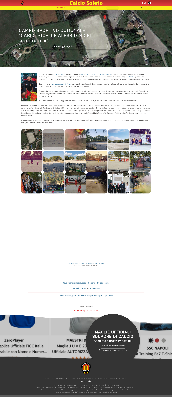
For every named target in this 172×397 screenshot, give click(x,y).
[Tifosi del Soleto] (140, 161)
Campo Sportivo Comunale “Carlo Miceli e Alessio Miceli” (86, 263)
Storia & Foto (82, 8)
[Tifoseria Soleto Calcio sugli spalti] (32, 182)
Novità (70, 8)
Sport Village (130, 77)
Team (74, 8)
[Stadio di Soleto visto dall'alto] (32, 139)
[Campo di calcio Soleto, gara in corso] (75, 161)
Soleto (95, 8)
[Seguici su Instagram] (145, 3)
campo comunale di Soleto (61, 84)
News (67, 378)
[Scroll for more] (86, 62)
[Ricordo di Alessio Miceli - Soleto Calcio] (75, 182)
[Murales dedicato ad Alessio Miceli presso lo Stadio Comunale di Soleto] (140, 139)
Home (54, 8)
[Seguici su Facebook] (142, 3)
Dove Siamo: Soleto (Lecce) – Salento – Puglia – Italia (86, 283)
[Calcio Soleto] (22, 3)
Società (76, 288)
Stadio (90, 8)
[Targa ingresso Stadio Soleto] (53, 139)
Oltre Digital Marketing (109, 392)
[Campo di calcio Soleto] (97, 139)
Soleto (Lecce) (61, 74)
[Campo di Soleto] (118, 139)
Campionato (61, 8)
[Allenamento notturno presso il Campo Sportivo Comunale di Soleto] (97, 182)
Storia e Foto (82, 378)
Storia (83, 288)
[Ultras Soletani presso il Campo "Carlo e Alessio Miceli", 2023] (140, 182)
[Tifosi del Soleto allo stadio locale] (75, 139)
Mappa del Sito (121, 378)
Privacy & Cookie (109, 378)
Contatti (102, 8)
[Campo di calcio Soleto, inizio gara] (32, 161)
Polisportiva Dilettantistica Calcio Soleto (95, 74)
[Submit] (117, 8)
